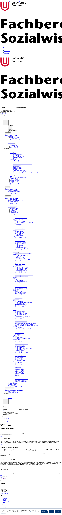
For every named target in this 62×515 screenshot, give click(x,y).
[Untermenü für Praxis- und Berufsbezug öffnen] (17, 178)
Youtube (4, 507)
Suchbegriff (2, 107)
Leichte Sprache (6, 501)
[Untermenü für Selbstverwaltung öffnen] (14, 143)
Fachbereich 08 (3, 113)
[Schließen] (5, 134)
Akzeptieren (58, 511)
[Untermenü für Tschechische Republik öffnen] (21, 355)
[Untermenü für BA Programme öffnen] (16, 153)
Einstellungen (44, 511)
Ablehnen (51, 511)
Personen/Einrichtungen (6, 110)
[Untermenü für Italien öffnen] (15, 266)
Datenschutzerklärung (34, 511)
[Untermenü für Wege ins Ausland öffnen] (15, 207)
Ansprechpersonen (4, 493)
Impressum (5, 498)
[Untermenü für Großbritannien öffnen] (18, 254)
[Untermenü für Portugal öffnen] (16, 310)
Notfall (4, 500)
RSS (1, 477)
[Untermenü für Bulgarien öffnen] (16, 220)
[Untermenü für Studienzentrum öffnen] (14, 175)
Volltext (3, 108)
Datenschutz (5, 499)
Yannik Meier (9, 476)
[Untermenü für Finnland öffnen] (16, 230)
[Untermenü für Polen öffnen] (15, 300)
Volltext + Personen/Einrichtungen (8, 111)
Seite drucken (3, 478)
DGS (4, 502)
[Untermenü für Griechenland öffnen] (18, 252)
